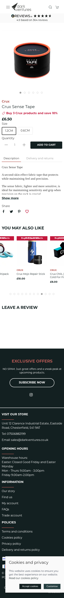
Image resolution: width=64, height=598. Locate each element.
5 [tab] (38, 93)
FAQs (5, 509)
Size (4, 124)
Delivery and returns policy (21, 550)
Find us (7, 497)
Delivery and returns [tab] (39, 158)
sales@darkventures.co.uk (29, 440)
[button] (8, 7)
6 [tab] (42, 93)
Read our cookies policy (23, 578)
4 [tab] (34, 93)
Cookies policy (12, 537)
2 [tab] (25, 93)
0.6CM (25, 130)
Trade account (12, 515)
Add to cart (46, 145)
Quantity (8, 138)
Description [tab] (11, 158)
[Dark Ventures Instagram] (31, 395)
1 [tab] (21, 93)
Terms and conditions (17, 531)
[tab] (10, 294)
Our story (8, 491)
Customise (52, 586)
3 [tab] (30, 93)
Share (6, 206)
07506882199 (16, 434)
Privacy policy (11, 544)
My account (10, 503)
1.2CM (9, 131)
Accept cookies (30, 586)
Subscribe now (32, 382)
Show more (10, 198)
